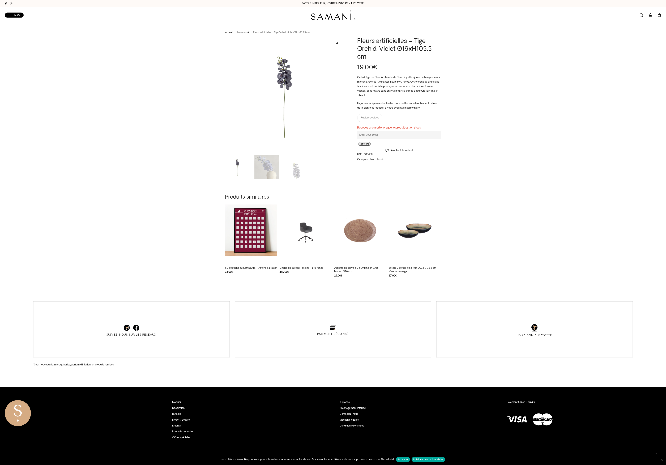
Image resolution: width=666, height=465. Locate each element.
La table (176, 414)
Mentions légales (349, 420)
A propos (345, 402)
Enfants (176, 426)
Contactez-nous (349, 414)
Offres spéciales (181, 437)
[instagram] (11, 3)
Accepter (403, 459)
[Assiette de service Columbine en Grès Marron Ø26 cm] (360, 230)
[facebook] (6, 3)
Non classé (243, 33)
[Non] (661, 459)
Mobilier (176, 402)
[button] (14, 15)
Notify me (364, 144)
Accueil (229, 33)
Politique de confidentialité (428, 459)
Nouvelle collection (183, 431)
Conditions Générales (352, 426)
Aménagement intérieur (353, 408)
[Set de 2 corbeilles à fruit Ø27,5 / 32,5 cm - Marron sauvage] (415, 230)
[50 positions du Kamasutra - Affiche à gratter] (251, 230)
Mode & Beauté (181, 420)
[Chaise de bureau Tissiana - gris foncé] (305, 230)
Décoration (178, 408)
